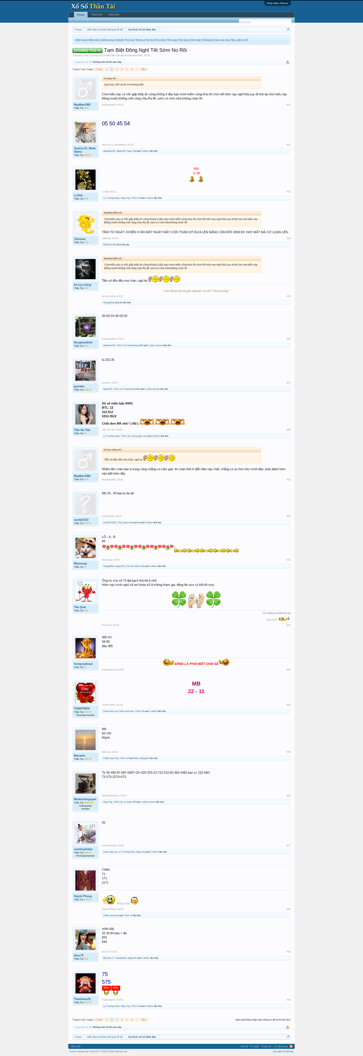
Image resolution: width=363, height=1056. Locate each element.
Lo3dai (78, 195)
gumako (79, 386)
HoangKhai (108, 302)
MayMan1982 (135, 55)
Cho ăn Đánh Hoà (135, 566)
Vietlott (119, 40)
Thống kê (207, 40)
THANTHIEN (81, 708)
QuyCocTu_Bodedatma (85, 150)
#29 (289, 479)
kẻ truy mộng (82, 284)
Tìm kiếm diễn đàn (81, 20)
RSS (291, 1046)
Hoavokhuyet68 (135, 345)
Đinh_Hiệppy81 (141, 758)
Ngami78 (121, 151)
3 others (153, 566)
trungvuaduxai (83, 663)
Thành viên (96, 14)
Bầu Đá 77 (108, 958)
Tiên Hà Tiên (82, 430)
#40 (289, 999)
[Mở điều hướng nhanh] (288, 29)
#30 (289, 516)
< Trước (98, 69)
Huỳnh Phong (83, 896)
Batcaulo (79, 755)
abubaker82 (109, 151)
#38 (289, 909)
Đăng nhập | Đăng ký (277, 3)
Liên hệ (244, 1046)
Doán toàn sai (110, 711)
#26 (289, 339)
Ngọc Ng (131, 151)
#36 (289, 795)
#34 (289, 669)
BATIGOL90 (109, 244)
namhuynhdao (83, 849)
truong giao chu (139, 436)
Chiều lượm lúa (126, 711)
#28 (289, 429)
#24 (289, 238)
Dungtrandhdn (83, 342)
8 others (149, 522)
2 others (156, 436)
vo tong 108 (130, 802)
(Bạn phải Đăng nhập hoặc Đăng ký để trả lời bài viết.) (263, 1019)
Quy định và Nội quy (283, 1051)
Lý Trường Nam (111, 198)
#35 (289, 752)
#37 (289, 845)
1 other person (155, 345)
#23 (289, 191)
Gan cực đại (222, 40)
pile (121, 302)
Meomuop (80, 563)
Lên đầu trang (281, 1046)
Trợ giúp (254, 1046)
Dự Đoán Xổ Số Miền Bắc (102, 55)
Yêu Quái (122, 522)
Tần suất (236, 40)
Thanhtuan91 (82, 999)
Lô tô (245, 40)
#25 (289, 296)
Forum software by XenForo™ (98, 1051)
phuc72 (78, 955)
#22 (289, 144)
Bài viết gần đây (103, 20)
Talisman (80, 239)
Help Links (114, 14)
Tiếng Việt (75, 1046)
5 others (145, 151)
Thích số (135, 198)
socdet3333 (81, 519)
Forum (80, 14)
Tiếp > (144, 69)
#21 (289, 104)
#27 (289, 382)
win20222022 (110, 522)
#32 (289, 625)
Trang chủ (266, 1046)
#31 (289, 560)
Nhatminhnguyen (85, 799)
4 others (149, 198)
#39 (289, 951)
